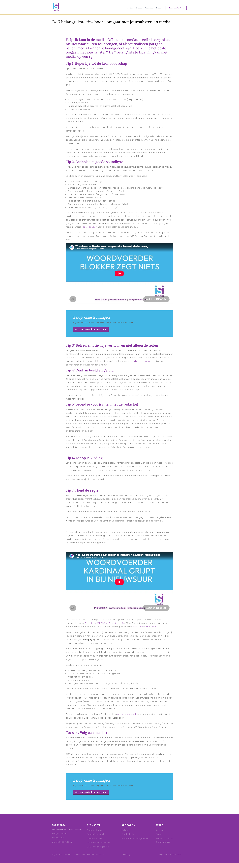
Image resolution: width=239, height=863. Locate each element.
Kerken (124, 830)
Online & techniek (95, 838)
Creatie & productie (96, 834)
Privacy (126, 854)
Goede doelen (128, 834)
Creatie (139, 8)
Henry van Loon (89, 227)
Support (159, 834)
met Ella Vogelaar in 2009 (145, 626)
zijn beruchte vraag (141, 361)
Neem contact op (176, 8)
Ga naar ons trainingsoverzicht (91, 329)
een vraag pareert (126, 714)
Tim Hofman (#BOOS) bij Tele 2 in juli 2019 (105, 623)
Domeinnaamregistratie (98, 846)
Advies (130, 8)
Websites (149, 8)
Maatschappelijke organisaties (135, 838)
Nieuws (159, 8)
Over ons (160, 830)
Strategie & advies (95, 830)
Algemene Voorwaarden (171, 854)
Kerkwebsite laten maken (98, 842)
